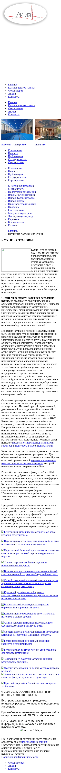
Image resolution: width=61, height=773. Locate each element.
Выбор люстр (16, 201)
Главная (12, 230)
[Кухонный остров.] (30, 556)
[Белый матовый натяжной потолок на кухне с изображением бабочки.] (30, 671)
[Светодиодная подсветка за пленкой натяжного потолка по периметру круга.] (30, 625)
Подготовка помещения (22, 191)
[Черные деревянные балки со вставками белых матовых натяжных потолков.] (30, 565)
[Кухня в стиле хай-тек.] (30, 686)
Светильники (16, 210)
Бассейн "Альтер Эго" (14, 144)
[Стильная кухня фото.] (30, 607)
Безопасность (16, 222)
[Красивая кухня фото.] (30, 598)
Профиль (13, 207)
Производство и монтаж (22, 204)
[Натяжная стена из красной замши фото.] (30, 677)
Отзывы (12, 225)
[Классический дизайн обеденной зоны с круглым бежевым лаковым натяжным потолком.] (30, 634)
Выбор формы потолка (21, 197)
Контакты (13, 768)
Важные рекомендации (21, 194)
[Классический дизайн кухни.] (30, 574)
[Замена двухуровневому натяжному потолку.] (30, 544)
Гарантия (13, 219)
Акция (12, 765)
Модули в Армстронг (20, 213)
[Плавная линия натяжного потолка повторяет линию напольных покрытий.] (30, 616)
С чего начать (16, 188)
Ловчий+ (40, 144)
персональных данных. (34, 741)
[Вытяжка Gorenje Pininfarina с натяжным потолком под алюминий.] (30, 661)
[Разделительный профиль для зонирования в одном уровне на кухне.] (30, 535)
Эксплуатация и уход (20, 216)
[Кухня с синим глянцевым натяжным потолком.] (30, 586)
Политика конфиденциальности (19, 757)
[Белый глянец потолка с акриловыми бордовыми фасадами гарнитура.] (30, 652)
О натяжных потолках (21, 185)
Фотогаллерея (16, 762)
